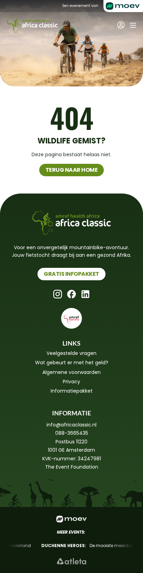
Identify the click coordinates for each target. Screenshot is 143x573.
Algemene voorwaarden (71, 372)
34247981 (89, 458)
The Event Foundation (71, 466)
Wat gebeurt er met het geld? (71, 362)
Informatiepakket (72, 390)
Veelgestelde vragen (71, 353)
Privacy (71, 381)
